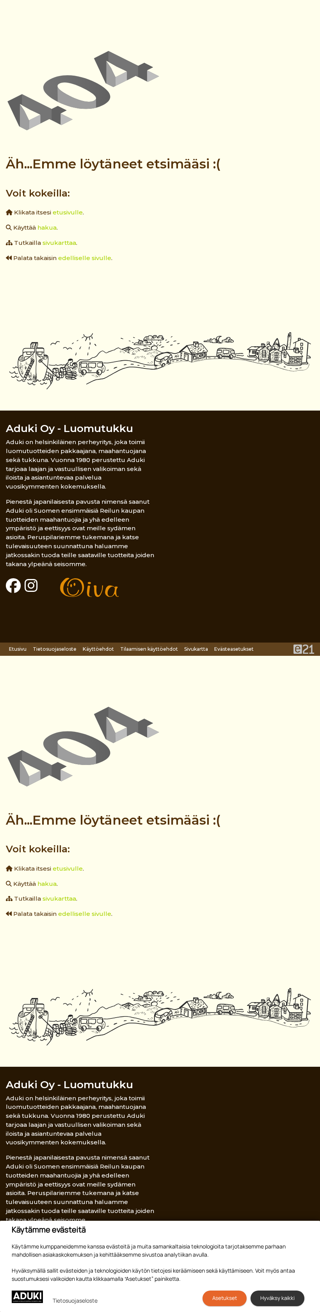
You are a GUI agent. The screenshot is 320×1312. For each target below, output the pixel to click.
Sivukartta (196, 649)
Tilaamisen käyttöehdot (149, 649)
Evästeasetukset (234, 649)
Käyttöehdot (98, 649)
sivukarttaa (59, 242)
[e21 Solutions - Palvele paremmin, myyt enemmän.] (303, 648)
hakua (47, 227)
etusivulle (68, 212)
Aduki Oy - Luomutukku (69, 428)
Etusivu (18, 649)
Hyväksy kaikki (277, 1297)
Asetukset (224, 1297)
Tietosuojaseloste (54, 649)
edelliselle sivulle (84, 258)
